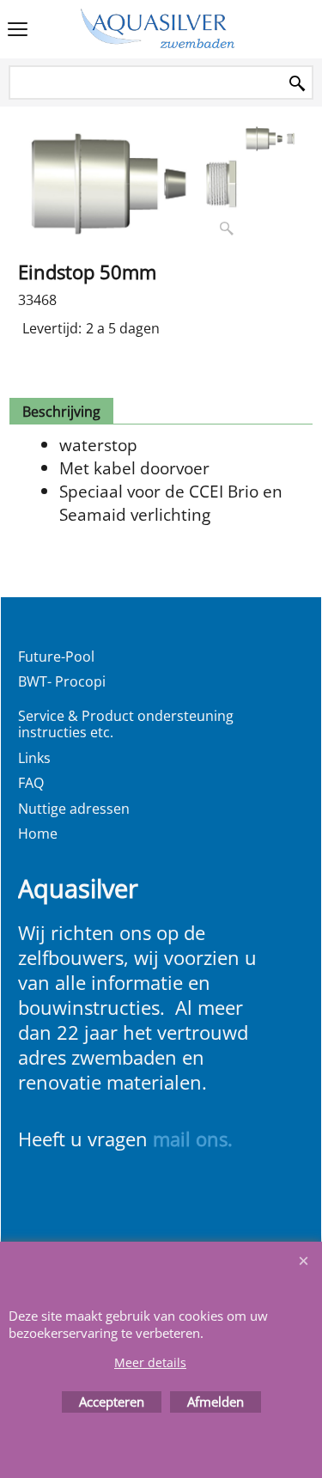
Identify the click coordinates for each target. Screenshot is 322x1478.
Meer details (150, 1362)
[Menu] (17, 31)
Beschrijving (61, 411)
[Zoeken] (297, 83)
